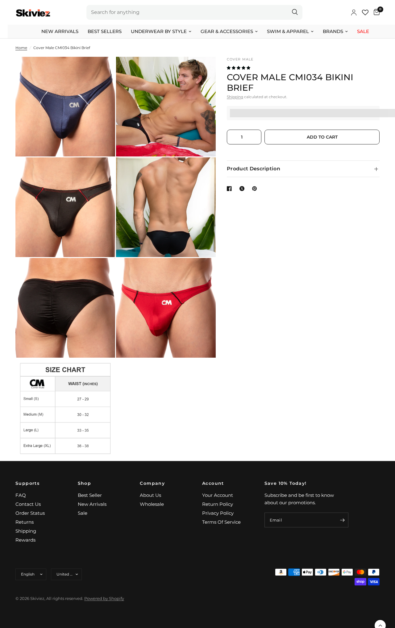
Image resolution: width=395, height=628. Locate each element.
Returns (24, 522)
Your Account (217, 495)
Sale (363, 31)
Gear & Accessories (227, 31)
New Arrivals (59, 31)
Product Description (253, 169)
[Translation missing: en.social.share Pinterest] (256, 188)
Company (152, 483)
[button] (239, 67)
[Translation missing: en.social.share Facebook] (230, 188)
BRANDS (333, 31)
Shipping (235, 96)
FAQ (20, 495)
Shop (84, 483)
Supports (27, 483)
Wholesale (152, 504)
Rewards (25, 540)
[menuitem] (60, 31)
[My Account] (354, 12)
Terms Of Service (221, 522)
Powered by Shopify (104, 598)
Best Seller (90, 495)
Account (213, 483)
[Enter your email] (342, 520)
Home (21, 47)
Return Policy (217, 504)
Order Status (30, 513)
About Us (150, 495)
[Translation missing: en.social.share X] (243, 188)
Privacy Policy (218, 513)
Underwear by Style (159, 31)
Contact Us (28, 504)
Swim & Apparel (288, 31)
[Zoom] (102, 70)
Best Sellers (105, 31)
